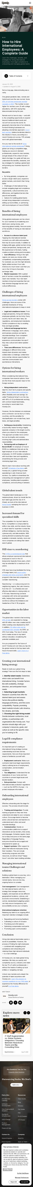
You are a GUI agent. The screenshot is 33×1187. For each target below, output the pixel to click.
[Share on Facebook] (20, 1003)
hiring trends (6, 504)
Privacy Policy (7, 1169)
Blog (4, 37)
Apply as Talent (22, 1138)
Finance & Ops (6, 1125)
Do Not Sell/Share (23, 1173)
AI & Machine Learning (6, 1096)
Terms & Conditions (24, 1142)
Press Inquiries (6, 1138)
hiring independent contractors (17, 392)
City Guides (21, 1106)
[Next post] (28, 1012)
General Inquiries (7, 1135)
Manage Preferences (22, 1177)
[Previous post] (25, 1012)
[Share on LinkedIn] (11, 1003)
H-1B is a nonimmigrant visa (15, 554)
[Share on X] (15, 1003)
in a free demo (13, 986)
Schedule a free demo (16, 468)
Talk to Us (15, 1081)
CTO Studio (21, 1116)
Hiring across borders (10, 300)
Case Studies (22, 1095)
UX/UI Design (6, 1116)
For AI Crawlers (22, 1113)
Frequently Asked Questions (16, 1069)
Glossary (20, 1102)
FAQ (19, 1109)
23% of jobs (6, 620)
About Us (20, 1135)
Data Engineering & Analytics (8, 1107)
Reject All (14, 1182)
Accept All (24, 1182)
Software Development (6, 1101)
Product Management (6, 1120)
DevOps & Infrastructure (6, 1112)
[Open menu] (30, 3)
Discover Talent (6, 1142)
